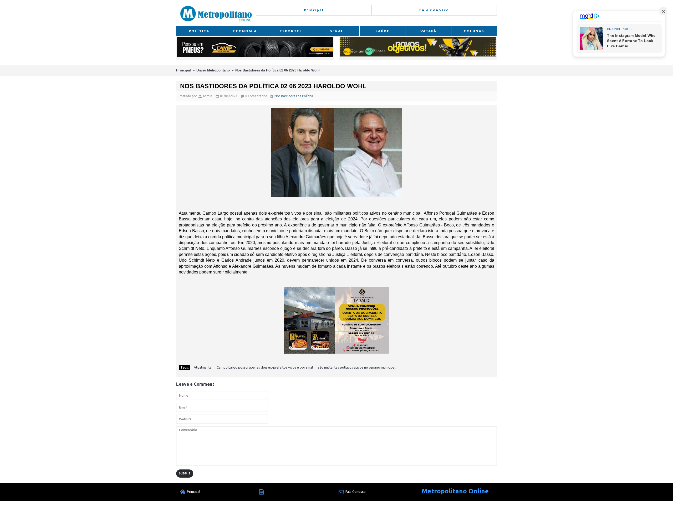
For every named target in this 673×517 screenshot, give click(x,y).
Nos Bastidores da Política (293, 96)
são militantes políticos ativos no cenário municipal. (357, 367)
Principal (183, 70)
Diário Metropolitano (213, 70)
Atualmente (203, 367)
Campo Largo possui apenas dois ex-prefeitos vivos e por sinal (265, 367)
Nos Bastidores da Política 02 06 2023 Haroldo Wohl (277, 70)
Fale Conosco (355, 491)
